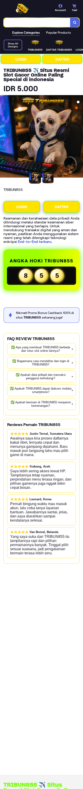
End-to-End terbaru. (35, 242)
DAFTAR (62, 59)
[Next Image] (79, 137)
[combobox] (37, 22)
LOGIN (20, 59)
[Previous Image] (3, 137)
